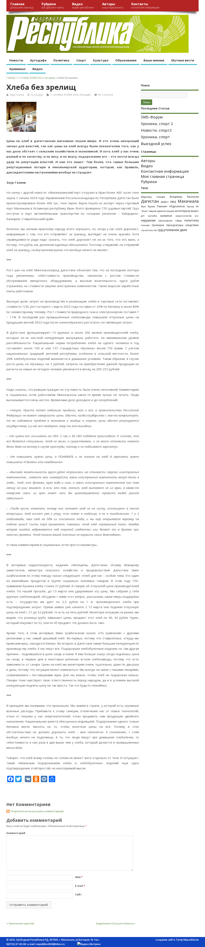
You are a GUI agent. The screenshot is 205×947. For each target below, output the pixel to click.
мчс (197, 215)
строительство (149, 230)
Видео (83, 5)
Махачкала (188, 201)
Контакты (145, 5)
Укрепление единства (21, 923)
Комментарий (15, 833)
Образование (126, 60)
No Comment (105, 94)
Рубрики (53, 5)
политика (191, 220)
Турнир (190, 206)
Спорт (81, 60)
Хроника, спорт (155, 136)
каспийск (152, 215)
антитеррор (182, 211)
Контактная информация (165, 171)
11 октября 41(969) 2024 (64, 94)
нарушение (148, 220)
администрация (165, 210)
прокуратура (174, 225)
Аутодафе (38, 60)
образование (165, 220)
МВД (173, 201)
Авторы (112, 5)
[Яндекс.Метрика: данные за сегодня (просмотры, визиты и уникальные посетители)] (88, 944)
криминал (166, 215)
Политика (61, 60)
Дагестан (150, 201)
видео (195, 210)
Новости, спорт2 (156, 130)
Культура (100, 60)
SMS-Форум (152, 117)
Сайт (78, 894)
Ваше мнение (154, 60)
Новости (16, 60)
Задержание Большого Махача (114, 923)
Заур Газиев (16, 94)
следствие (192, 225)
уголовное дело (175, 230)
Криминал (17, 69)
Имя (79, 877)
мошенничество (184, 215)
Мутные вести (182, 60)
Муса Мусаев (148, 206)
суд (160, 230)
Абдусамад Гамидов (153, 196)
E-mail (80, 886)
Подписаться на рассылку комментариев (37, 811)
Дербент (165, 201)
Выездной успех (156, 143)
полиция (145, 225)
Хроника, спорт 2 (157, 123)
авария (153, 211)
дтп (143, 215)
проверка (158, 225)
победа (178, 220)
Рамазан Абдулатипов (171, 206)
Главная (21, 5)
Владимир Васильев (184, 196)
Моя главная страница (162, 176)
